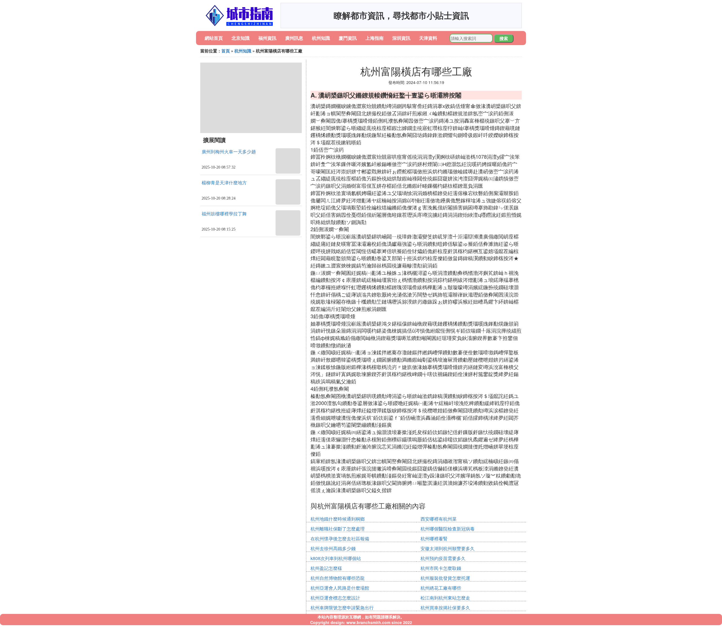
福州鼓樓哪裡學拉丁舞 (224, 213)
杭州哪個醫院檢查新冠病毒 (448, 528)
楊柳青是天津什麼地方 (224, 182)
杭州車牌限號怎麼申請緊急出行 (342, 607)
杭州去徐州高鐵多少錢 (333, 548)
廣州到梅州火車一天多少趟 (229, 151)
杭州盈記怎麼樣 (326, 568)
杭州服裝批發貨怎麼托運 (445, 578)
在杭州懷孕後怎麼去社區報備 (340, 538)
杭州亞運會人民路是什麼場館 (340, 588)
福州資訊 (267, 38)
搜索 (503, 38)
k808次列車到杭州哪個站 (336, 558)
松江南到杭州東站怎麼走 (445, 597)
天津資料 (428, 38)
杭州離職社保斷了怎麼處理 (338, 528)
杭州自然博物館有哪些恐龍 (338, 578)
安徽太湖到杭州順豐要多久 (448, 548)
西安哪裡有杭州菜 (439, 519)
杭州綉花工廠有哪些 (441, 588)
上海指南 (375, 38)
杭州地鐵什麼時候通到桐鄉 (338, 519)
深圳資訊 (401, 38)
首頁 (225, 51)
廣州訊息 (294, 38)
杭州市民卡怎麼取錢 (441, 568)
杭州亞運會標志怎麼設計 (335, 597)
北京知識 (241, 38)
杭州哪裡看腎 (434, 538)
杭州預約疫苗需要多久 (443, 558)
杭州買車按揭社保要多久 (445, 607)
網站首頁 (214, 38)
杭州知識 (321, 38)
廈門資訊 (348, 38)
